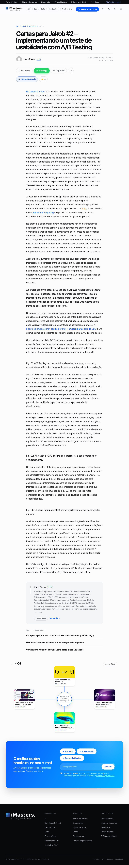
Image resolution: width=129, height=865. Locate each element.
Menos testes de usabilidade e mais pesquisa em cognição (55, 642)
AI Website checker (113, 2)
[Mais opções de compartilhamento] (71, 70)
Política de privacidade (82, 841)
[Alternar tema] (108, 9)
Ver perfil (55, 618)
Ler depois (25, 71)
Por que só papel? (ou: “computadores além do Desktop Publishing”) (60, 635)
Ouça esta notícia (27, 79)
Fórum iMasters (61, 2)
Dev (35, 9)
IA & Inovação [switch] (87, 751)
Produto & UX (67, 9)
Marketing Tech (51, 845)
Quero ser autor (79, 827)
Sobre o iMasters (80, 819)
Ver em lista (110, 664)
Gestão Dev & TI (52, 841)
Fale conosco (78, 836)
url (35, 613)
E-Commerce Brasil (79, 2)
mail (40, 613)
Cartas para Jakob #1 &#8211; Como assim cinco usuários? (54, 649)
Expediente (78, 823)
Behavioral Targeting (43, 212)
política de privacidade (105, 776)
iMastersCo (46, 2)
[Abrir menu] (120, 9)
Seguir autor (41, 618)
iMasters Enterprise (30, 2)
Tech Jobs (95, 2)
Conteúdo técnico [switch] (73, 758)
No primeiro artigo (35, 91)
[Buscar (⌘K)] (102, 9)
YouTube (95, 859)
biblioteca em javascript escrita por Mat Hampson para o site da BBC (61, 329)
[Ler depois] (114, 9)
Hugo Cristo (39, 587)
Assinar (108, 767)
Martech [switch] (69, 751)
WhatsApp (43, 71)
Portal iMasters (12, 2)
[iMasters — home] (14, 9)
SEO (84, 208)
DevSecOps (54, 9)
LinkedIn (109, 859)
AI (29, 9)
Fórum (75, 832)
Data (43, 9)
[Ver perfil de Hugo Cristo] (30, 603)
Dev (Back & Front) (26, 26)
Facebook (119, 859)
